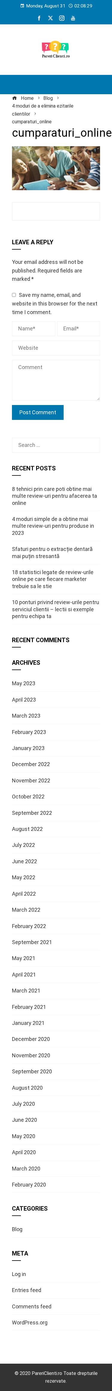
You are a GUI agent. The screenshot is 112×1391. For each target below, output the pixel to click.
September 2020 (32, 1071)
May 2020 (23, 1136)
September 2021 (32, 942)
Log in (19, 1274)
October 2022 (28, 796)
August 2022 (27, 829)
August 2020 (27, 1088)
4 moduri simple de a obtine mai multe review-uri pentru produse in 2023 (53, 526)
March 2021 (26, 990)
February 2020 (29, 1185)
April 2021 (24, 974)
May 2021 (23, 958)
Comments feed (31, 1306)
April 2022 (24, 894)
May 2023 (23, 683)
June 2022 (24, 861)
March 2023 (26, 716)
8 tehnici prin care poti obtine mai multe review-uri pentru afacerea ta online (54, 496)
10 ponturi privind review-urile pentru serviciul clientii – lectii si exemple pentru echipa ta (55, 609)
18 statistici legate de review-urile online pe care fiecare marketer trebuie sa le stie (52, 579)
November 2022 (31, 780)
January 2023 (28, 748)
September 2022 (32, 813)
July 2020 (23, 1104)
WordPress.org (29, 1322)
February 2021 (29, 1007)
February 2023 (29, 732)
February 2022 (29, 926)
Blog (17, 1229)
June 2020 (24, 1120)
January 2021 (28, 1023)
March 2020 (26, 1168)
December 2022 (31, 764)
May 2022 (23, 877)
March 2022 (26, 910)
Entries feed (26, 1290)
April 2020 (24, 1152)
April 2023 (24, 700)
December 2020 (31, 1039)
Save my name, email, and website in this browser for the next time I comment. (54, 303)
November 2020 (31, 1055)
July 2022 (23, 845)
